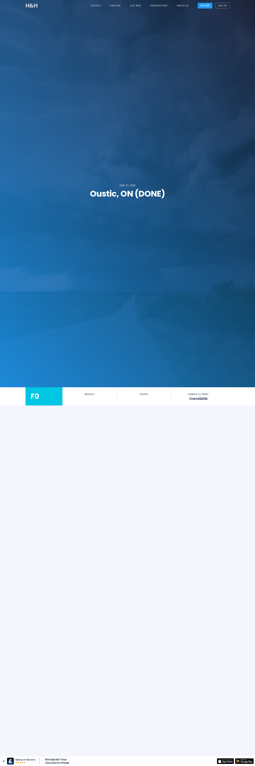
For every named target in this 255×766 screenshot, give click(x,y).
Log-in (222, 5)
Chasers (115, 5)
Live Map (135, 5)
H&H (31, 5)
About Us (183, 5)
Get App (205, 5)
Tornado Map (159, 5)
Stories (96, 5)
